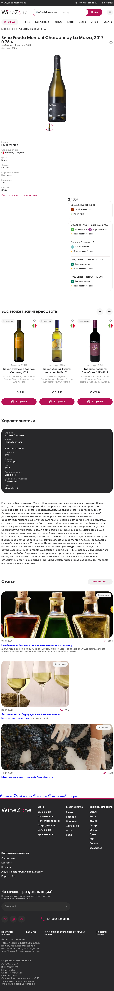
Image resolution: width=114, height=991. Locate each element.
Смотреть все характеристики (19, 195)
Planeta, (104, 376)
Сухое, (16, 379)
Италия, (9, 152)
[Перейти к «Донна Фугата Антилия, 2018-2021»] (57, 341)
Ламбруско (73, 826)
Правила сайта (101, 933)
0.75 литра (10, 462)
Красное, (90, 379)
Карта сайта (8, 876)
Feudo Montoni (9, 145)
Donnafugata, (49, 379)
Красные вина (46, 834)
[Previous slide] (99, 311)
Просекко (72, 821)
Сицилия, (17, 376)
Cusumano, (29, 376)
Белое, (7, 379)
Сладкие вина (46, 816)
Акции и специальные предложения (22, 872)
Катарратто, (27, 379)
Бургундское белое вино (15, 718)
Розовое (71, 817)
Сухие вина (11, 481)
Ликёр (93, 825)
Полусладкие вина (49, 821)
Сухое (5, 168)
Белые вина (11, 488)
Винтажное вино (14, 449)
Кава (69, 835)
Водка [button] (82, 22)
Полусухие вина (47, 825)
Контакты (6, 863)
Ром (92, 839)
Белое (4, 160)
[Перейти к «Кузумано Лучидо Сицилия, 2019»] (19, 341)
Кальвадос (96, 848)
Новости (6, 867)
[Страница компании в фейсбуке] (13, 919)
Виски (93, 816)
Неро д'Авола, (88, 382)
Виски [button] (70, 22)
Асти (69, 830)
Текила (94, 843)
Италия (7, 376)
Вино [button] (27, 22)
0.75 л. (4, 190)
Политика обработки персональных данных (64, 933)
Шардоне (7, 175)
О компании (8, 858)
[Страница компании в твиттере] (21, 919)
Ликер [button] (94, 22)
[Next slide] (109, 311)
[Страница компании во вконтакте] (4, 919)
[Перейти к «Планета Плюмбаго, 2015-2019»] (95, 341)
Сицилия (20, 152)
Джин (93, 834)
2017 (7, 468)
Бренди (94, 830)
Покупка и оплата (7, 933)
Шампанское (42, 22)
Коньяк (58, 22)
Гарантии (31, 932)
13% (3, 183)
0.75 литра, (19, 382)
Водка (93, 821)
